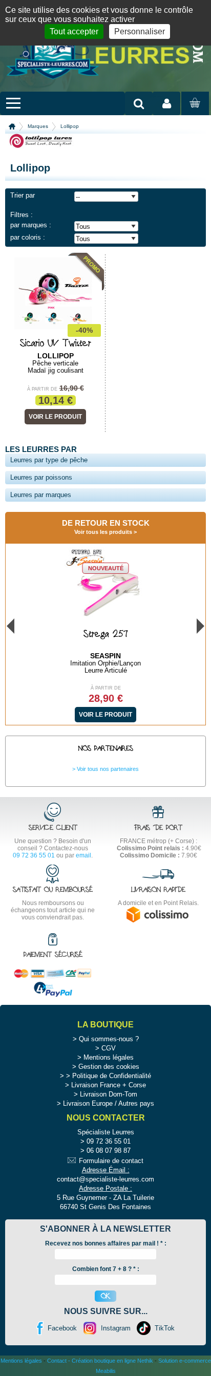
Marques (38, 126)
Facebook (62, 1328)
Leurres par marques (40, 495)
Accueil (12, 126)
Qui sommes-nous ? (109, 1039)
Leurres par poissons (41, 477)
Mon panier (193, 112)
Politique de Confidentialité (111, 1076)
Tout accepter (74, 31)
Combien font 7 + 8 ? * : (105, 1269)
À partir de (42, 389)
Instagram (116, 1328)
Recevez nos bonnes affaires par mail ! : (105, 1243)
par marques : (30, 225)
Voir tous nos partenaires (108, 769)
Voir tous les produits (103, 532)
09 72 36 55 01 (34, 855)
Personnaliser (139, 31)
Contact (57, 1361)
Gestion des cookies (108, 1066)
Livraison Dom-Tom (108, 1094)
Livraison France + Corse (108, 1085)
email (83, 855)
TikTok (165, 1328)
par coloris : (27, 237)
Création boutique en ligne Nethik (112, 1361)
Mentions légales (108, 1057)
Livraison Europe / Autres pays (108, 1103)
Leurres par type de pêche (49, 460)
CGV (108, 1048)
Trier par (22, 195)
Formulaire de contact (111, 1161)
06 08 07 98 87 (109, 1150)
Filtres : (21, 215)
